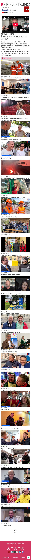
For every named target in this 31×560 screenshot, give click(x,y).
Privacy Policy (6, 557)
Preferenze (23, 557)
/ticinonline (11, 13)
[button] (8, 548)
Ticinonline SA (20, 543)
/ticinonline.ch (12, 10)
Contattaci (15, 557)
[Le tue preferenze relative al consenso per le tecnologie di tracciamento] (28, 557)
